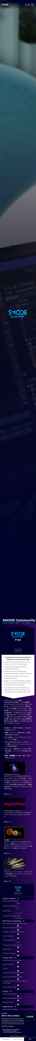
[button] (31, 5)
